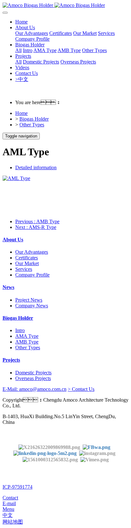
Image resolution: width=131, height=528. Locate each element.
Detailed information (36, 167)
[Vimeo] (94, 459)
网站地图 (13, 522)
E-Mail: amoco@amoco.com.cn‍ (34, 389)
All (18, 50)
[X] (49, 447)
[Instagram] (97, 453)
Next (35, 227)
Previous (37, 221)
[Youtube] (51, 459)
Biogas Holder (34, 119)
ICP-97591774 (17, 487)
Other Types (31, 124)
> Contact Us (81, 389)
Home (21, 21)
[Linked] (45, 453)
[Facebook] (96, 447)
